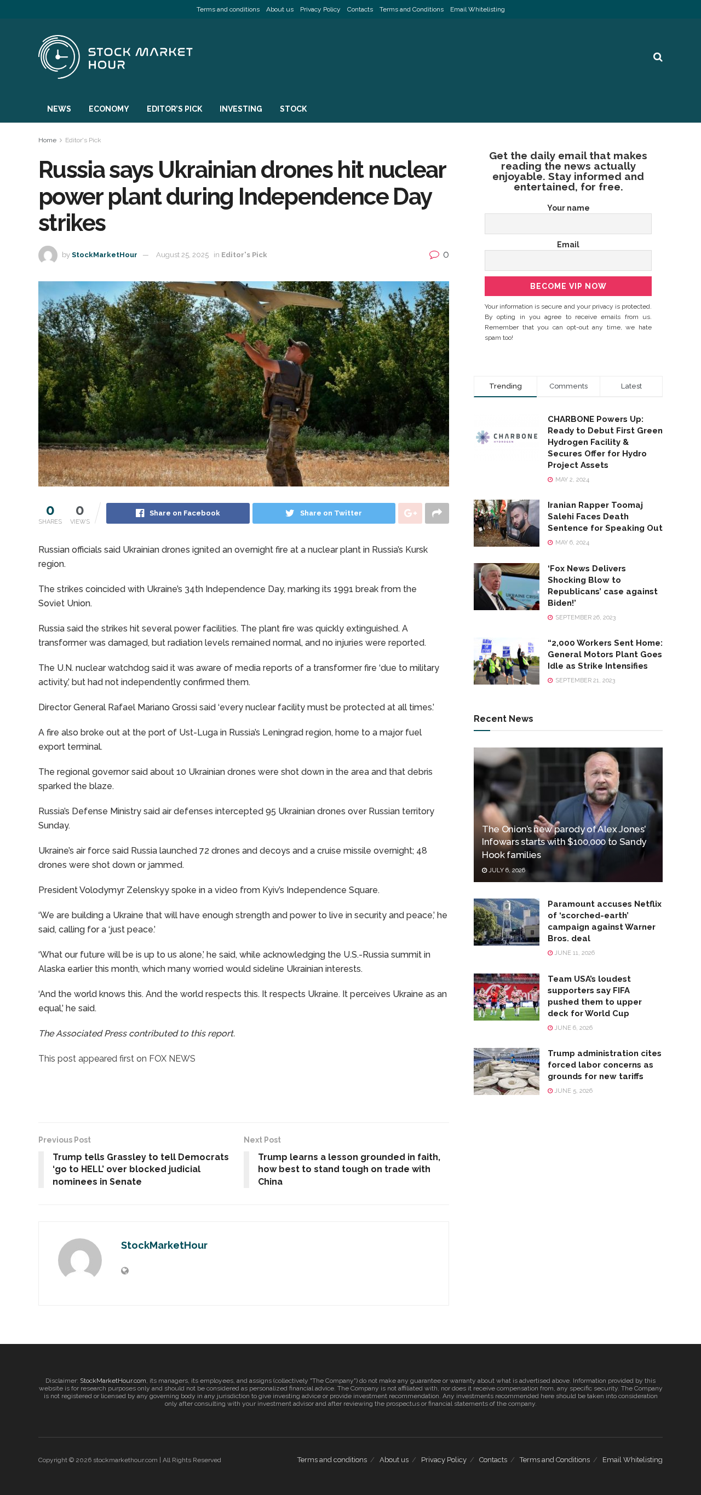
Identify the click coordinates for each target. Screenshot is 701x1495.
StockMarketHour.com (113, 1380)
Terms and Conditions (412, 9)
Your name (568, 208)
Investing (241, 109)
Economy (109, 109)
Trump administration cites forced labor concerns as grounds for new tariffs (605, 1064)
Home (47, 140)
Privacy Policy (320, 9)
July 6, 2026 (506, 870)
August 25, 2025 (182, 255)
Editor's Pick (83, 140)
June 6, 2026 (573, 1028)
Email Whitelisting (477, 9)
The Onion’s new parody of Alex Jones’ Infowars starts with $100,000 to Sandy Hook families (564, 842)
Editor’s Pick (174, 109)
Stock (293, 109)
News (59, 109)
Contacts (360, 9)
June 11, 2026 (574, 953)
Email (568, 244)
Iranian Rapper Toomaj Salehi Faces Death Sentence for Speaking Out (605, 516)
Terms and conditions (228, 9)
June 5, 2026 (573, 1090)
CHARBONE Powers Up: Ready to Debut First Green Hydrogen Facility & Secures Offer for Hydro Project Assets (605, 442)
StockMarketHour (104, 255)
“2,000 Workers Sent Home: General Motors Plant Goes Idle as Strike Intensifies (605, 654)
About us (280, 9)
